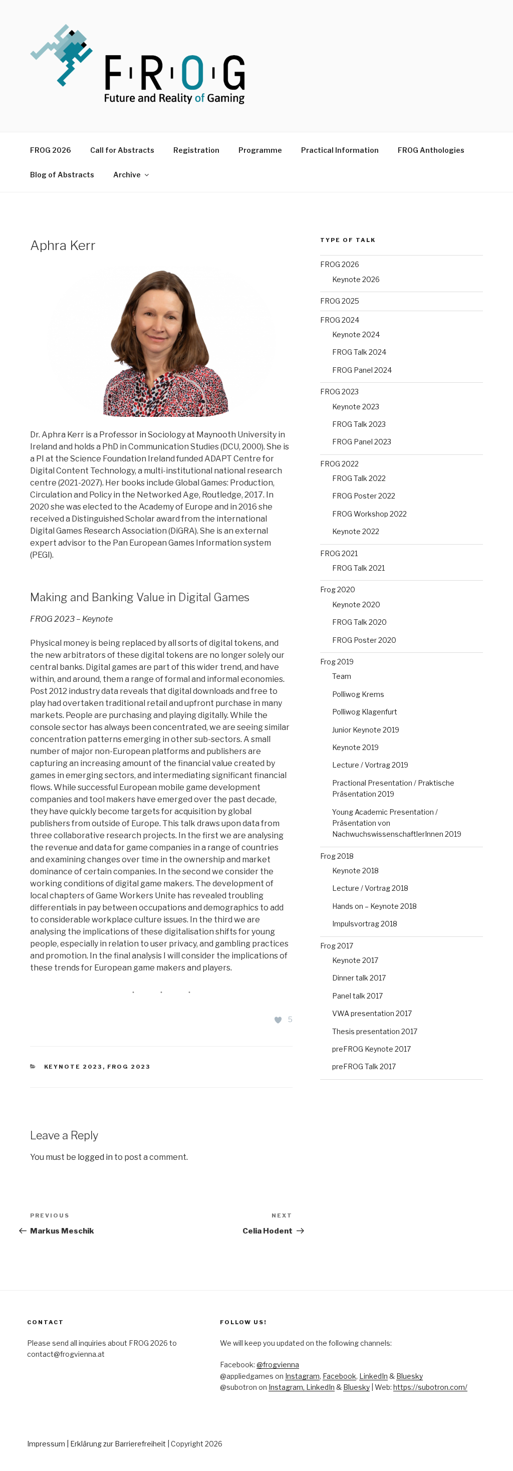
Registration (196, 150)
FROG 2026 (50, 150)
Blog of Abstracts (62, 174)
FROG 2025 (339, 301)
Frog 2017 (336, 945)
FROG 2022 (339, 463)
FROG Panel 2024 (362, 370)
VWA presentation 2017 (372, 1013)
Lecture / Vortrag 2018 (370, 888)
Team (341, 676)
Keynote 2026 (356, 279)
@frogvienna (277, 1364)
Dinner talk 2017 (359, 977)
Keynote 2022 (355, 531)
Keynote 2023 (73, 1066)
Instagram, (287, 1387)
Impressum (46, 1443)
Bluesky (409, 1376)
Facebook (339, 1376)
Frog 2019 (337, 661)
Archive (127, 174)
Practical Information (340, 150)
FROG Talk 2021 (358, 568)
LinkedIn (373, 1376)
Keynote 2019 (355, 747)
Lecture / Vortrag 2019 (370, 765)
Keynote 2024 (356, 334)
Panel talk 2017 (357, 996)
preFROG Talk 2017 (364, 1066)
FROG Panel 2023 (361, 441)
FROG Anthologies (431, 150)
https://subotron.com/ (430, 1387)
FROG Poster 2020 (364, 640)
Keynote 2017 (355, 960)
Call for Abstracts (122, 150)
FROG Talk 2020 (359, 622)
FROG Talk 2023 (359, 424)
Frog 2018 (337, 856)
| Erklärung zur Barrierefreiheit (117, 1443)
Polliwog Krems (358, 694)
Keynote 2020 (356, 604)
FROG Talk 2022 (359, 478)
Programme (260, 150)
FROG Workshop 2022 (369, 514)
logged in (95, 1157)
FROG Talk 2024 (359, 352)
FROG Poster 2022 (363, 496)
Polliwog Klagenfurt (364, 711)
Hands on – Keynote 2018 (374, 906)
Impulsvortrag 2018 (364, 923)
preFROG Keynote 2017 (371, 1049)
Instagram (302, 1376)
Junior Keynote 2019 (365, 729)
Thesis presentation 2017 (374, 1031)
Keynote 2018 (355, 870)
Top (489, 1447)
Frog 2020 (337, 589)
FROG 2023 (129, 1066)
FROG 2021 (339, 553)
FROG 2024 (339, 320)
